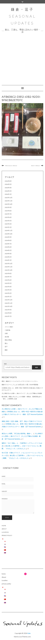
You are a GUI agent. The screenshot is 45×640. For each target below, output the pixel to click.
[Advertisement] (22, 58)
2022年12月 (8, 300)
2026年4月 (8, 188)
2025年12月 (8, 197)
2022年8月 (8, 313)
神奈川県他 (8, 340)
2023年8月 (8, 273)
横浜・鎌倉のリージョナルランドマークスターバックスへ (20, 381)
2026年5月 (8, 184)
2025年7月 (8, 214)
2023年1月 (8, 296)
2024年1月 (8, 260)
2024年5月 (8, 250)
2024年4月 (8, 253)
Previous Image (11, 165)
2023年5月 (8, 283)
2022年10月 (8, 306)
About (4, 529)
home (4, 525)
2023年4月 (8, 286)
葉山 (6, 343)
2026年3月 (8, 191)
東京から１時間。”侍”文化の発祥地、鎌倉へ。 (17, 433)
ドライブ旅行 (9, 327)
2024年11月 (8, 230)
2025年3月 (8, 224)
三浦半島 (7, 330)
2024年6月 (8, 247)
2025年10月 (8, 204)
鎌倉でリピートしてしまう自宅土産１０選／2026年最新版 (20, 384)
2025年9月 (8, 207)
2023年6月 (8, 280)
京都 (6, 333)
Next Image (35, 165)
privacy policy (7, 535)
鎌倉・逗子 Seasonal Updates (22, 16)
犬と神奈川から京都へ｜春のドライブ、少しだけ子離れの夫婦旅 (22, 393)
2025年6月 (8, 217)
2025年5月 (8, 221)
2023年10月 (8, 270)
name (3, 476)
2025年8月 (8, 211)
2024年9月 (8, 237)
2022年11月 (8, 303)
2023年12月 (8, 263)
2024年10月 (8, 234)
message (5, 498)
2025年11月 (8, 201)
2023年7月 (8, 277)
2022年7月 (8, 316)
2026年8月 (8, 181)
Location (5, 532)
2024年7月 (8, 244)
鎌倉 (6, 350)
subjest (4, 491)
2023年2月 (8, 293)
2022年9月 (8, 310)
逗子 (6, 346)
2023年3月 (8, 290)
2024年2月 (8, 257)
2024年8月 (8, 240)
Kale (29, 633)
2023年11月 (8, 267)
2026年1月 (8, 194)
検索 (5, 364)
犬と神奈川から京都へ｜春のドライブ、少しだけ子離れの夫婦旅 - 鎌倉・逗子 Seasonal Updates (22, 436)
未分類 (7, 337)
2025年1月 (8, 227)
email (3, 484)
